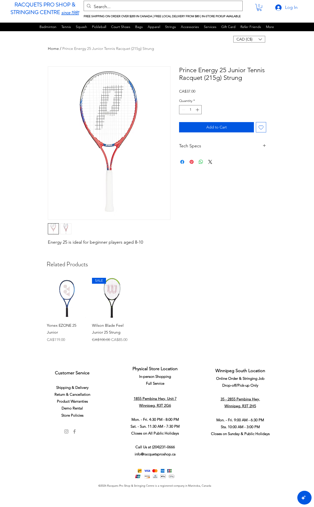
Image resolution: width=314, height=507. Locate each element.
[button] (259, 7)
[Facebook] (74, 431)
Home (53, 48)
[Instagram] (66, 431)
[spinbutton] (190, 109)
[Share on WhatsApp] (201, 162)
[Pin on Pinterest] (192, 162)
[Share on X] (210, 162)
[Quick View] (67, 298)
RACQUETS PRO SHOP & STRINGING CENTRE (43, 8)
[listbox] (249, 39)
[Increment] (198, 109)
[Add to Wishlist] (261, 127)
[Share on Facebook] (182, 162)
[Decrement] (183, 109)
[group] (157, 317)
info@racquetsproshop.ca (155, 454)
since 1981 (70, 12)
